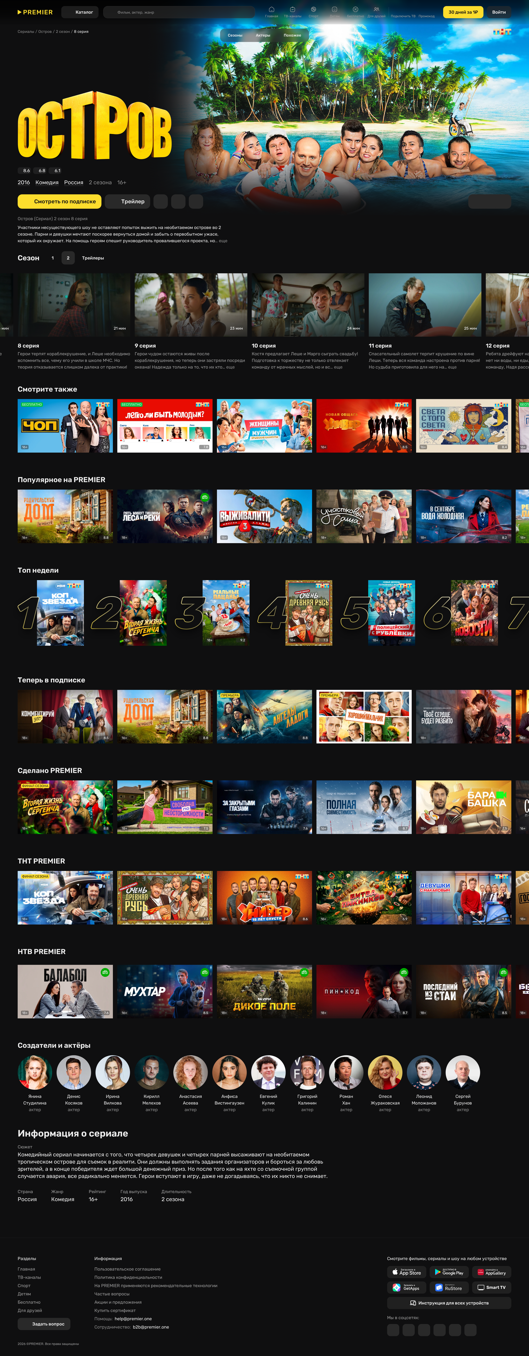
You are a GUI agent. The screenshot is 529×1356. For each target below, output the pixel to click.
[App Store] (406, 1272)
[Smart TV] (491, 1287)
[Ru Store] (449, 1287)
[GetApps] (406, 1287)
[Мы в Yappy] (470, 1330)
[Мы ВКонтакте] (409, 1330)
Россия (73, 182)
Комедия (47, 182)
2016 (24, 182)
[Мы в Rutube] (455, 1330)
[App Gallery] (491, 1272)
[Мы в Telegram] (393, 1330)
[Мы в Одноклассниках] (424, 1330)
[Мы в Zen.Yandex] (439, 1330)
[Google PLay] (449, 1272)
